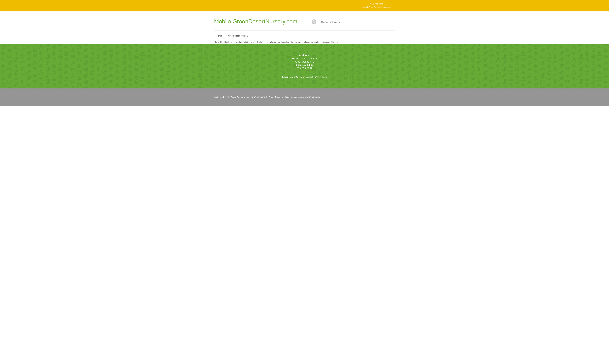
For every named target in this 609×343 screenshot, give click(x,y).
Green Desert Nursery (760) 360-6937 (248, 97)
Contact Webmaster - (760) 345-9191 (303, 97)
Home (219, 35)
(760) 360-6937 (376, 3)
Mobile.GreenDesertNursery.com (255, 21)
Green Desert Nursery (238, 35)
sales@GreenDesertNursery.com (376, 7)
